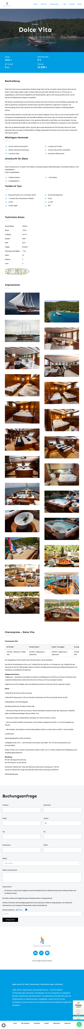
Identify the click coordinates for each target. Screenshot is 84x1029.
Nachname (47, 805)
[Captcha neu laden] (26, 910)
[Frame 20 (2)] (7, 1)
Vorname (5, 805)
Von (3, 832)
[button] (26, 909)
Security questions (8, 910)
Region (4, 858)
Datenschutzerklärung (39, 905)
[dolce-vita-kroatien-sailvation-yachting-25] (17, 268)
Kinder (46, 845)
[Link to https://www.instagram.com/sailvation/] (41, 953)
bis (44, 832)
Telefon (46, 818)
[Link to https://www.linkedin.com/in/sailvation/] (35, 953)
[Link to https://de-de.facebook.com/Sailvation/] (47, 953)
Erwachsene (6, 845)
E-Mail (4, 818)
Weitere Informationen (9, 870)
